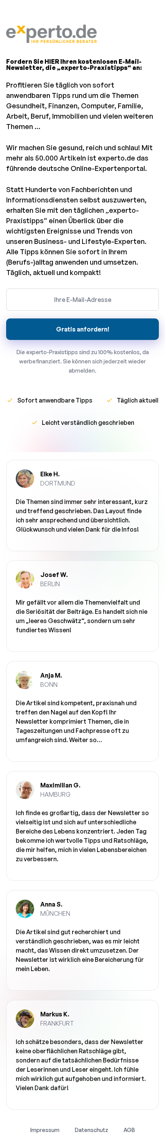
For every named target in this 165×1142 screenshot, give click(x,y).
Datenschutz (91, 1130)
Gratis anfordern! (82, 329)
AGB (129, 1130)
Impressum (44, 1130)
